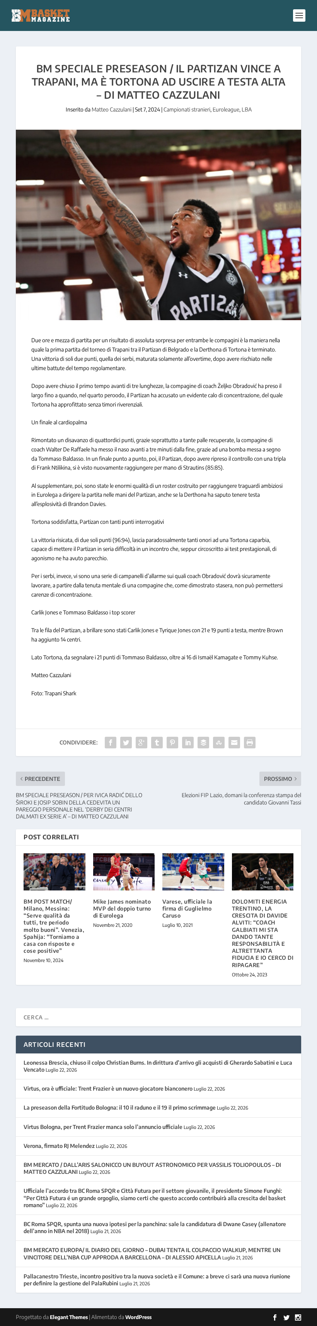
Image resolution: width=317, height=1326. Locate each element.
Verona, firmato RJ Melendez (59, 1145)
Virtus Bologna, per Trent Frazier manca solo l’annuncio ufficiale (103, 1127)
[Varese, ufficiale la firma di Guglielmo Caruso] (193, 871)
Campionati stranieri (187, 109)
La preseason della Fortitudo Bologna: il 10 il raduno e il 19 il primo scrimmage (120, 1107)
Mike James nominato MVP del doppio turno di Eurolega (122, 908)
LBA (247, 109)
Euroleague (226, 109)
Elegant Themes (69, 1317)
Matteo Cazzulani (111, 109)
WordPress (138, 1317)
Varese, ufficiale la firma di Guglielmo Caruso (187, 908)
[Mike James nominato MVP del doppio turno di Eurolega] (124, 871)
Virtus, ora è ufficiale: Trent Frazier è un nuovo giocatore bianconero (108, 1088)
